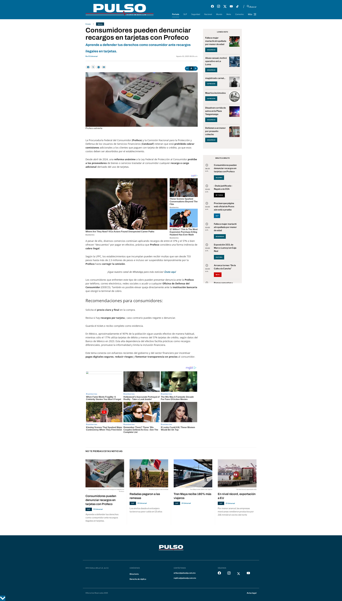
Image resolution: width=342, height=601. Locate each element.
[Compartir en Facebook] (88, 67)
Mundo (219, 14)
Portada (175, 14)
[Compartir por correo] (103, 67)
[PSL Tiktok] (237, 6)
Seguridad (195, 14)
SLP (185, 14)
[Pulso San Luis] (120, 9)
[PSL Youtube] (231, 6)
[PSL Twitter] (225, 6)
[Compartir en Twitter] (93, 67)
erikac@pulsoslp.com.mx (185, 573)
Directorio (134, 574)
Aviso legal (251, 593)
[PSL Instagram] (218, 6)
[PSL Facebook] (212, 6)
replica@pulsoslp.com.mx (185, 578)
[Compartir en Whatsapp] (98, 67)
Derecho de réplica (138, 579)
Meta (228, 14)
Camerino (239, 14)
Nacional (208, 14)
